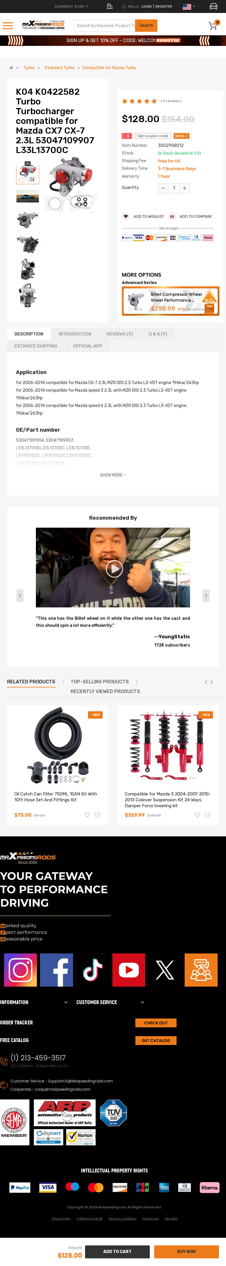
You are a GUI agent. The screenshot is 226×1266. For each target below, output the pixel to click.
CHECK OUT (156, 1023)
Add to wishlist (148, 216)
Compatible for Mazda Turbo (109, 68)
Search (146, 25)
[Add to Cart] (97, 815)
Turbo (29, 68)
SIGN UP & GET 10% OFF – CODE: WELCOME (113, 40)
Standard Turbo (59, 68)
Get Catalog (156, 1041)
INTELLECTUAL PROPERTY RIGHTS (114, 1170)
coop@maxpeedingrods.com (62, 1089)
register (163, 6)
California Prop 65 (90, 1218)
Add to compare (195, 216)
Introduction (75, 334)
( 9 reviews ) (171, 101)
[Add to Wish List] (87, 815)
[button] (206, 595)
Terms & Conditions (123, 1218)
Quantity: (131, 187)
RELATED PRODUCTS (31, 681)
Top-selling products (100, 681)
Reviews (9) (120, 334)
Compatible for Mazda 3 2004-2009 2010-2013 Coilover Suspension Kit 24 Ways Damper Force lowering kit (168, 799)
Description (28, 334)
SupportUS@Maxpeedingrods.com (80, 1081)
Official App (87, 346)
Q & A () (158, 334)
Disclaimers (150, 1218)
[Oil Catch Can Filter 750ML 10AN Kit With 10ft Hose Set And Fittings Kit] (58, 745)
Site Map (171, 1218)
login (146, 6)
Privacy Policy (61, 1218)
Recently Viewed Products (105, 691)
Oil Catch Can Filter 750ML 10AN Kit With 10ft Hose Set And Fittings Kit (55, 797)
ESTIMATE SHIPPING (35, 346)
